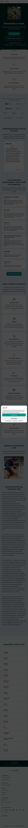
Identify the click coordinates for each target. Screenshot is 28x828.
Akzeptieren (14, 415)
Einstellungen (14, 418)
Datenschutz (15, 420)
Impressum (20, 420)
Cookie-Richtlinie (8, 420)
